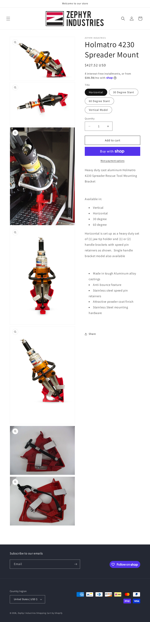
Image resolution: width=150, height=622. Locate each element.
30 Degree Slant (123, 92)
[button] (8, 18)
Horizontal (96, 92)
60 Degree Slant (99, 101)
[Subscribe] (75, 564)
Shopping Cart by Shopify (49, 613)
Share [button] (92, 334)
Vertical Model (98, 110)
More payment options (113, 160)
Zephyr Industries (27, 613)
